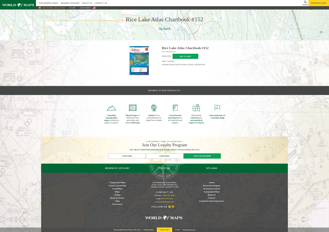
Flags (117, 201)
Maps (117, 192)
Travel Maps (117, 189)
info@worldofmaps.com (164, 202)
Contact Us (101, 3)
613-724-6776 (167, 198)
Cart (319, 3)
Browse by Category (211, 185)
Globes (117, 195)
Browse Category (70, 3)
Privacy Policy (149, 230)
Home (211, 182)
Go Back (164, 28)
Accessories (117, 204)
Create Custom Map (117, 185)
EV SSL (177, 230)
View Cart (164, 230)
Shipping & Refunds (189, 230)
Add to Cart (185, 56)
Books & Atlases (117, 198)
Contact (211, 198)
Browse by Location (211, 189)
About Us (87, 3)
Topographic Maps (48, 3)
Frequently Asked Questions (211, 201)
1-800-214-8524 (59, 8)
